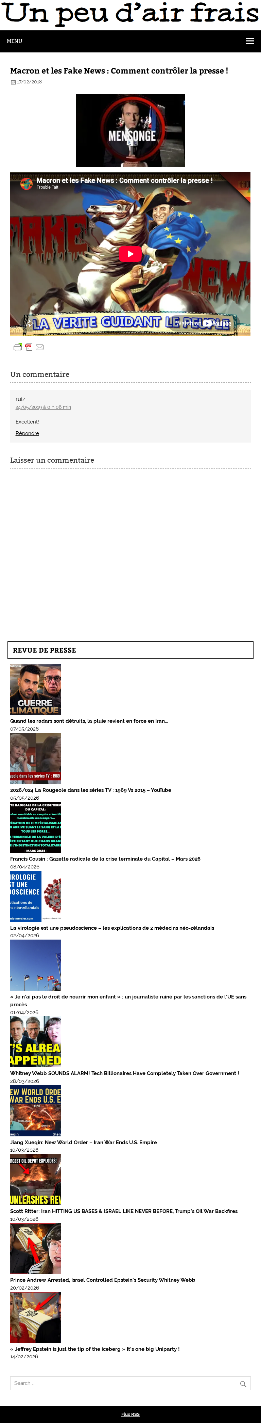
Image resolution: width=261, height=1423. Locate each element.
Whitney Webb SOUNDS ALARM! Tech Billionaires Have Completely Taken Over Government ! (124, 1073)
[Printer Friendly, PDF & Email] (29, 346)
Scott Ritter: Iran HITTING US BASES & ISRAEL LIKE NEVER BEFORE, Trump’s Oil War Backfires (124, 1211)
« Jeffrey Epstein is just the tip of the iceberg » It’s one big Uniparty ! (95, 1349)
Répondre (27, 433)
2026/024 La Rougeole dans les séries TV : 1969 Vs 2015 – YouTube (90, 790)
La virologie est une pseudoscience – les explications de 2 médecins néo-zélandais (112, 928)
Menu (14, 41)
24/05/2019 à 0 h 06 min (43, 407)
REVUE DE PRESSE (44, 649)
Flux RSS (130, 1414)
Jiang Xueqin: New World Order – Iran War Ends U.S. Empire (83, 1142)
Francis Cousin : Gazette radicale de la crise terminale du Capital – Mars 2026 (105, 859)
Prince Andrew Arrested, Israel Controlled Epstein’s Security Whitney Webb (102, 1280)
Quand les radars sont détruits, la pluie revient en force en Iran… (89, 721)
